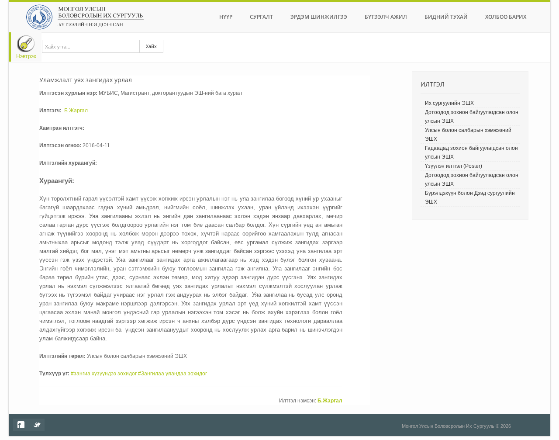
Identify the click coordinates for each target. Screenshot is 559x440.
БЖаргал (76, 110)
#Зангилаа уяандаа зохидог (172, 374)
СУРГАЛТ (261, 17)
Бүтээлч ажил (386, 17)
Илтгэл (433, 84)
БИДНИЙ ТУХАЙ (446, 17)
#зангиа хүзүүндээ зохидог (104, 374)
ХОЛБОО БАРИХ (505, 17)
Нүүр (225, 17)
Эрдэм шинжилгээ (318, 17)
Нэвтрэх (26, 56)
